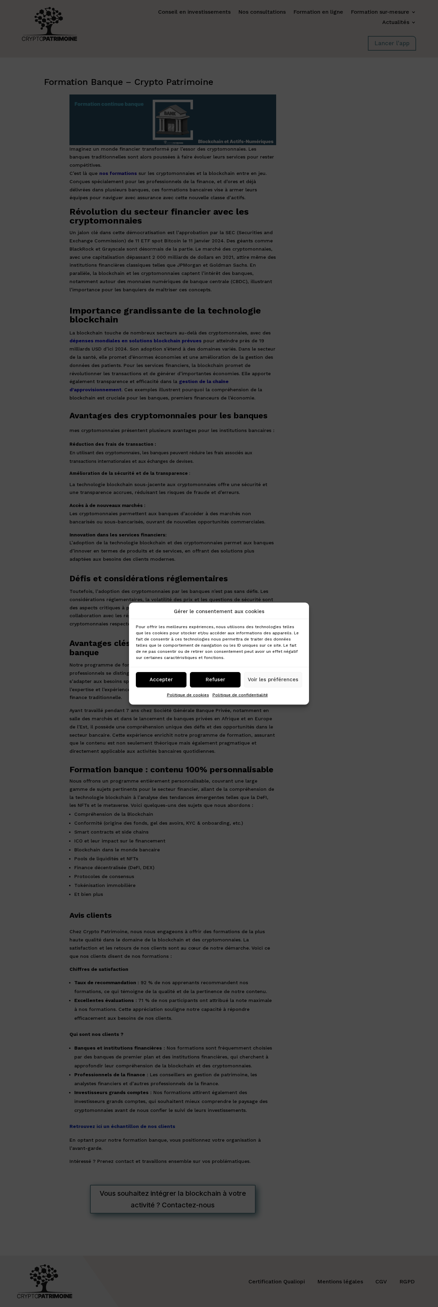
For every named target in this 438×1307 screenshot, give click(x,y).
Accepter (161, 680)
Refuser (215, 680)
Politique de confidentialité (240, 695)
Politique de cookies (188, 695)
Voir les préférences (273, 680)
